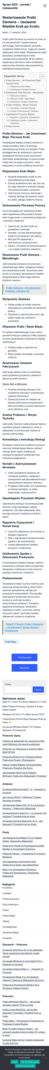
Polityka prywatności (25, 1066)
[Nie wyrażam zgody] (45, 1058)
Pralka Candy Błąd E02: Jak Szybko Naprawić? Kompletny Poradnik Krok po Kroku (21, 1013)
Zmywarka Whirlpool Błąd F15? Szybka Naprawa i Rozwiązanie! (21, 728)
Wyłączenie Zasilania (18, 95)
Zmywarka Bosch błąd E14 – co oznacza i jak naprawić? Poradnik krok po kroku (24, 814)
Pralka (5, 910)
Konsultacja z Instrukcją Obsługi (22, 108)
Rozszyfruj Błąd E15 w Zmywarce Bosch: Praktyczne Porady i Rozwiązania (22, 758)
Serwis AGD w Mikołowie (14, 384)
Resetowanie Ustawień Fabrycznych (24, 101)
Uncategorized (9, 926)
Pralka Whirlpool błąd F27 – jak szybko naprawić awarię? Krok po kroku (21, 1003)
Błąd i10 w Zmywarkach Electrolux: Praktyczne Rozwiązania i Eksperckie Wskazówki (20, 873)
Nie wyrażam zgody (30, 1062)
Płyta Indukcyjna (10, 904)
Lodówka (6, 893)
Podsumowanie (12, 126)
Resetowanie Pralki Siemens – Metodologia (25, 92)
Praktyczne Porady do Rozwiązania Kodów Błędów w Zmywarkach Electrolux (23, 847)
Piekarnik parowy (10, 898)
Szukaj (8, 684)
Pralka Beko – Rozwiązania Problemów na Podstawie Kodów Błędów (23, 1022)
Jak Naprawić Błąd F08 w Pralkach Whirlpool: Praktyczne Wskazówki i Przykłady (24, 774)
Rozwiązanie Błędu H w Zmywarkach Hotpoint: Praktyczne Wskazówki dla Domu (23, 978)
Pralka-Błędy (10, 641)
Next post (24, 667)
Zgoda (14, 1062)
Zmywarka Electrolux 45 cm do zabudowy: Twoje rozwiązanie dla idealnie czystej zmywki (22, 953)
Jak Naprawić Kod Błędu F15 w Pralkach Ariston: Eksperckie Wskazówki (22, 839)
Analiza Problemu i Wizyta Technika (21, 104)
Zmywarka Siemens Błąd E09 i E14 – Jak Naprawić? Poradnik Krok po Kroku (22, 822)
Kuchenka (7, 887)
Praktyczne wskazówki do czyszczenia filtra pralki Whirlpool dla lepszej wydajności (23, 742)
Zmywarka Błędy (10, 932)
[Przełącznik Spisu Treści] (41, 76)
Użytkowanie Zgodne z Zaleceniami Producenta (24, 121)
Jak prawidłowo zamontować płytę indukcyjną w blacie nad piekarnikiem (20, 863)
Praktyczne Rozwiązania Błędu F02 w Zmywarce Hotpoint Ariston (20, 986)
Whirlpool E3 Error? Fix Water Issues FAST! (23, 714)
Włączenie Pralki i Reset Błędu (22, 98)
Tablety (5, 921)
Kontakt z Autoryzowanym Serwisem (24, 111)
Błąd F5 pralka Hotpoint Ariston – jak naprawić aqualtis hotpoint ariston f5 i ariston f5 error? (23, 1032)
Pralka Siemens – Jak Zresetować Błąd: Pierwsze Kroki (23, 82)
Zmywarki (7, 938)
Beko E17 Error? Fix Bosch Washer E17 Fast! (24, 701)
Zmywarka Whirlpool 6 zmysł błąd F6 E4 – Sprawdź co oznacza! (22, 963)
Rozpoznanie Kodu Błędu (20, 86)
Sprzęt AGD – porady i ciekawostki (16, 6)
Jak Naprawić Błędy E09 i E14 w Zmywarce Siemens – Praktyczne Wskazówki (23, 807)
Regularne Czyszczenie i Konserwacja (24, 117)
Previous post (24, 657)
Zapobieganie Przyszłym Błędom (20, 114)
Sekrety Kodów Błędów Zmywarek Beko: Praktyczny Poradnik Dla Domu (22, 766)
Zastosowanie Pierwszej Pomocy (23, 89)
